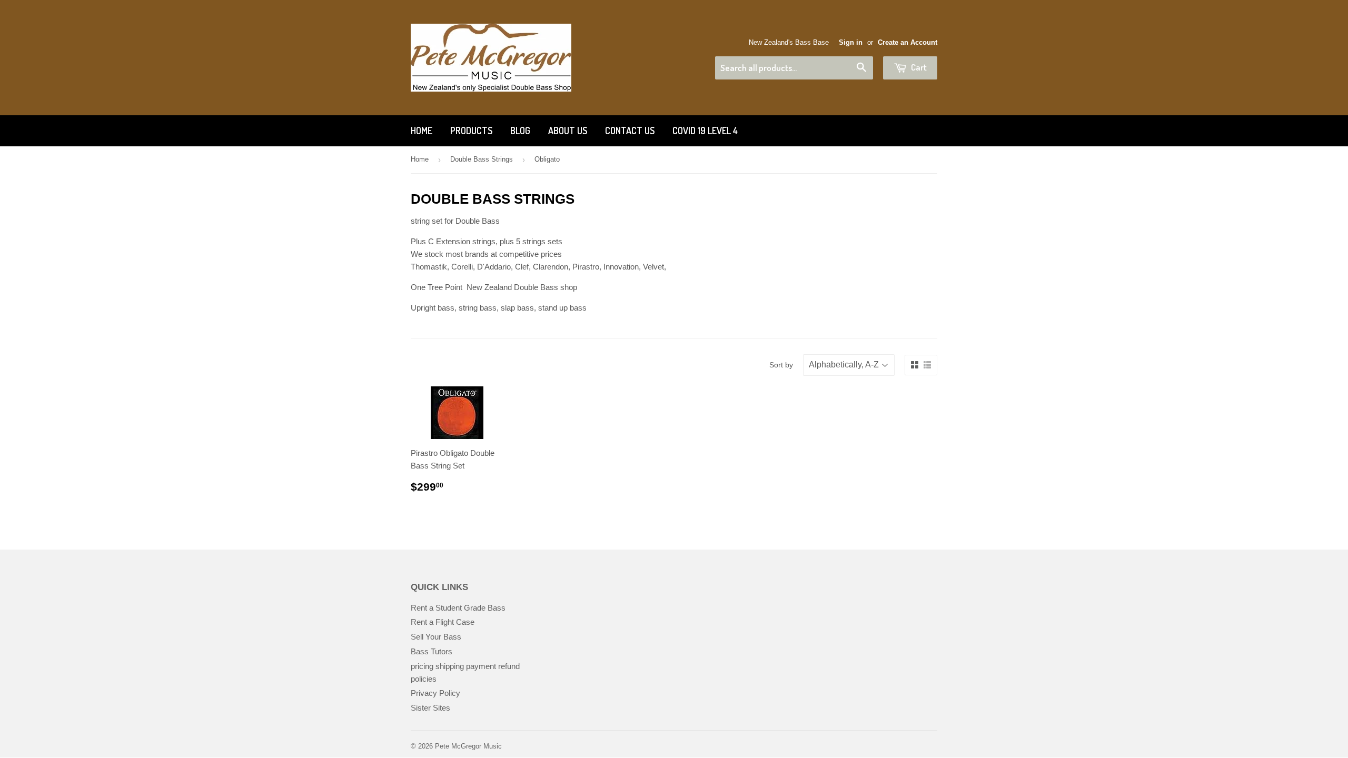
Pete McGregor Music (468, 746)
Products (471, 130)
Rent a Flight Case (442, 621)
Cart (918, 67)
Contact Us (630, 130)
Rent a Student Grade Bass (458, 607)
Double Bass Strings (481, 159)
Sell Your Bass (436, 636)
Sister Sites (430, 707)
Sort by (781, 365)
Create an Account (907, 42)
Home (421, 130)
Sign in (851, 42)
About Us (567, 130)
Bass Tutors (431, 651)
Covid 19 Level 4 (705, 130)
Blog (520, 130)
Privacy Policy (435, 693)
